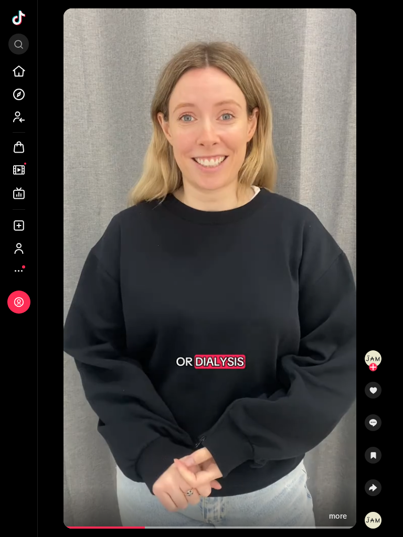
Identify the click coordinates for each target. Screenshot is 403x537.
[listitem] (18, 71)
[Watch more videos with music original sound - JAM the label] (373, 518)
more (338, 516)
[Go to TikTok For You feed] (19, 17)
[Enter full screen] (343, 25)
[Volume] (76, 25)
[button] (373, 394)
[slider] (107, 528)
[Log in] (18, 302)
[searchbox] (18, 44)
